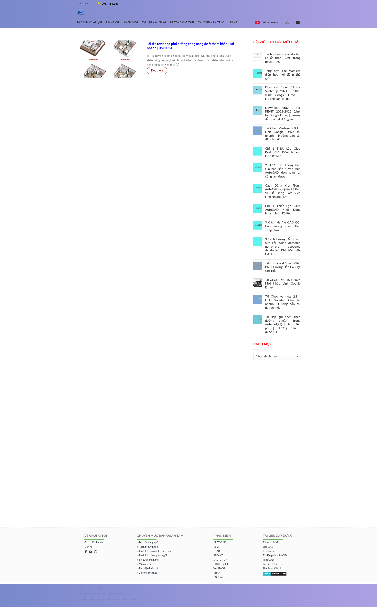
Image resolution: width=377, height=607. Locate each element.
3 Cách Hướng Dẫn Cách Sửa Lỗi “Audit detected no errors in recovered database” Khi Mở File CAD (282, 247)
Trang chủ (113, 22)
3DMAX (218, 555)
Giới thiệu (84, 4)
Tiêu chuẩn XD (271, 542)
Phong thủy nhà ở (148, 547)
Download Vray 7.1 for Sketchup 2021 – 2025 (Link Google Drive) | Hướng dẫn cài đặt (282, 93)
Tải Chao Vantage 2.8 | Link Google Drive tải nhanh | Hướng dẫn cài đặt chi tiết (282, 302)
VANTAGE (219, 568)
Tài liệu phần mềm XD (275, 555)
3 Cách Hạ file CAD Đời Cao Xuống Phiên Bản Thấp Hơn (282, 226)
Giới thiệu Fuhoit (93, 542)
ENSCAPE (219, 577)
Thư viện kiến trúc (211, 22)
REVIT (217, 547)
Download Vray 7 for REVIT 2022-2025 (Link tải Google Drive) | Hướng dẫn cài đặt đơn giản (282, 113)
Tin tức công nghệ (149, 560)
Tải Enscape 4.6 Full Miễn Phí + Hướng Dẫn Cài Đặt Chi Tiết (282, 267)
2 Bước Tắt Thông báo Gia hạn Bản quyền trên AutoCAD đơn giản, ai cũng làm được (282, 171)
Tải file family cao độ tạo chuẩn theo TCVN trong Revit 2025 (282, 58)
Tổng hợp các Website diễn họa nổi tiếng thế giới (282, 74)
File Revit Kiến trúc (273, 564)
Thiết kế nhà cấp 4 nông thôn (155, 551)
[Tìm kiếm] (287, 22)
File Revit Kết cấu (272, 568)
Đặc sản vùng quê (89, 22)
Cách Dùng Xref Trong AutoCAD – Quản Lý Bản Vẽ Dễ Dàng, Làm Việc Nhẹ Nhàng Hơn (282, 191)
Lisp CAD (268, 547)
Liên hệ (232, 22)
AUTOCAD (219, 542)
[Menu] (298, 22)
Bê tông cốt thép (182, 22)
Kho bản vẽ (269, 551)
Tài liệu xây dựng (154, 22)
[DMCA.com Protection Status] (275, 573)
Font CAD (268, 560)
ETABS (217, 551)
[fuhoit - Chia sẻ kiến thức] (79, 12)
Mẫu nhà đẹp (146, 564)
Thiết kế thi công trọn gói (153, 555)
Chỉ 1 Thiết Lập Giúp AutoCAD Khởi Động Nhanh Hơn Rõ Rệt (282, 209)
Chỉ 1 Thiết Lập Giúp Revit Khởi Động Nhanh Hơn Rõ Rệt (282, 152)
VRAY (216, 573)
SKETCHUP (220, 560)
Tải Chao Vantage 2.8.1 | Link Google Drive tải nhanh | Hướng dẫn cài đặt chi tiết (282, 134)
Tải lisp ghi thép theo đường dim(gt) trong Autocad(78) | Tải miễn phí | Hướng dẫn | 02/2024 (282, 324)
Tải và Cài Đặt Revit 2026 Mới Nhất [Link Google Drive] (282, 283)
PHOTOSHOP (221, 564)
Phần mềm (131, 22)
